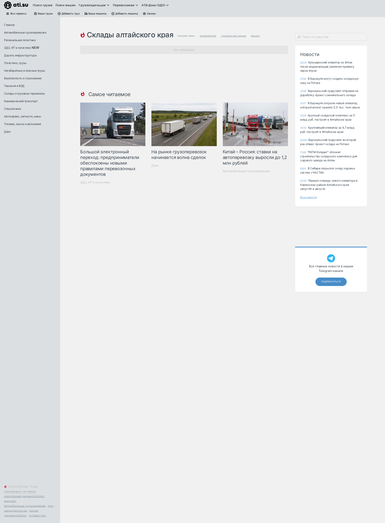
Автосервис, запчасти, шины (22, 116)
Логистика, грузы (15, 63)
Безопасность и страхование (22, 78)
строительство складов (233, 35)
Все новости (308, 197)
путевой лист (37, 515)
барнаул (255, 35)
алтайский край (208, 35)
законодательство (15, 510)
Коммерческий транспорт (20, 101)
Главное (9, 24)
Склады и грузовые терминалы (24, 93)
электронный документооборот (24, 496)
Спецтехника (12, 108)
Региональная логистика (19, 40)
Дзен (7, 131)
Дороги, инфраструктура (20, 55)
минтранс (10, 501)
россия (33, 510)
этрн (51, 505)
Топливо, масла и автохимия (22, 124)
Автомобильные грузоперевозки (25, 32)
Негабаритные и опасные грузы (24, 70)
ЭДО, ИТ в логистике (17, 47)
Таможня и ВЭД (14, 86)
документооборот (15, 515)
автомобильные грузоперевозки (25, 505)
